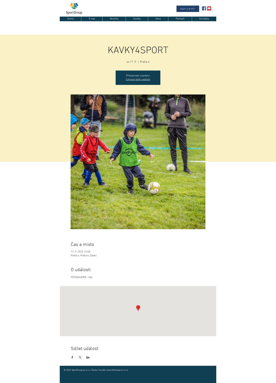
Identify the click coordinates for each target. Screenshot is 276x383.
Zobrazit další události (138, 79)
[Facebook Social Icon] (204, 8)
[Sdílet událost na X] (80, 357)
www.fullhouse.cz (115, 370)
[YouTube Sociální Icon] (209, 8)
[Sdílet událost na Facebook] (72, 357)
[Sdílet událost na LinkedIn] (87, 357)
